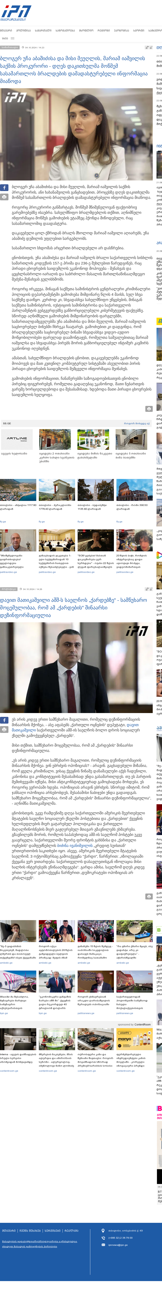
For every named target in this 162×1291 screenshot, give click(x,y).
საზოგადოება (65, 30)
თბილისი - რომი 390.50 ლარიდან (131, 507)
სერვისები (53, 1230)
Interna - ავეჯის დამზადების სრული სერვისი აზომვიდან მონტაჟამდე (18, 1058)
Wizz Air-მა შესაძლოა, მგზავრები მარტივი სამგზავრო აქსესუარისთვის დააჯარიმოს (14, 1004)
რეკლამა (71, 1230)
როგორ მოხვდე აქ (137, 423)
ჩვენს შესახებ (30, 1230)
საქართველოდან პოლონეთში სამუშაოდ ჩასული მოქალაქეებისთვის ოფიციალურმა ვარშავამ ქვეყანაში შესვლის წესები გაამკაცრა (133, 1008)
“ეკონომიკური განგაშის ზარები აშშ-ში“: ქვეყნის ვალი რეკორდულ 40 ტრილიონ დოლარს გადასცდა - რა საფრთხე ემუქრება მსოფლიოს (55, 1006)
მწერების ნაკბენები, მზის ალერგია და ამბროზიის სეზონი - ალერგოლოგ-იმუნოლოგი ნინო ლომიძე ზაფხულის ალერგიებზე (56, 1062)
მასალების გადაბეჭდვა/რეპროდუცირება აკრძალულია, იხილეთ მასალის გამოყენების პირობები (40, 1244)
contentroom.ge (9, 1070)
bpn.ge (4, 1013)
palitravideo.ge (8, 572)
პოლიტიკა (23, 30)
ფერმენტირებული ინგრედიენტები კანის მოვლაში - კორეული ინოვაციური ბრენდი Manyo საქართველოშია (132, 1062)
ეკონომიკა (121, 30)
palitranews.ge (86, 1013)
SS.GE (7, 423)
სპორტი (138, 30)
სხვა (5, 38)
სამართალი (43, 30)
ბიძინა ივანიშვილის (75, 845)
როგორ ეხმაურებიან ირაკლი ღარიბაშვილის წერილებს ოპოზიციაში (94, 1000)
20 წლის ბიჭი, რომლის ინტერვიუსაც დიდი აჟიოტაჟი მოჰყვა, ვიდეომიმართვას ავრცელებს (131, 563)
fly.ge (3, 521)
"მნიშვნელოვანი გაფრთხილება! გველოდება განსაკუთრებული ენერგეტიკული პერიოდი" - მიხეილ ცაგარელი (18, 565)
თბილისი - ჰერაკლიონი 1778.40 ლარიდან (55, 507)
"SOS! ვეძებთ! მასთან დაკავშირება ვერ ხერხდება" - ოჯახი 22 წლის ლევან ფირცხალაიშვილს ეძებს (96, 563)
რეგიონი (104, 30)
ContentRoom (143, 1024)
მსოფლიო (86, 30)
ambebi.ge (6, 962)
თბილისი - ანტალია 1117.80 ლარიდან (18, 507)
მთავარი (6, 30)
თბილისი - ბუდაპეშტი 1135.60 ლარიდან (92, 507)
